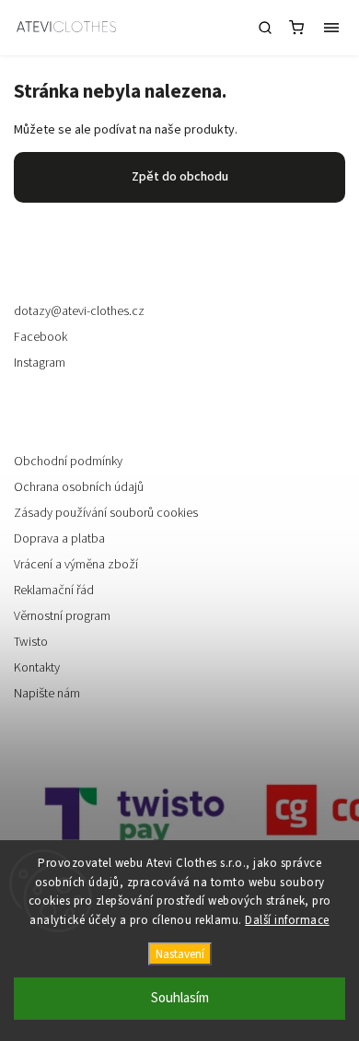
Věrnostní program (62, 616)
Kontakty (37, 668)
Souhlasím (180, 998)
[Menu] (331, 27)
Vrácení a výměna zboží (76, 565)
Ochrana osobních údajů (79, 487)
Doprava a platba (59, 539)
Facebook (40, 337)
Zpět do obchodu (180, 177)
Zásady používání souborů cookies (106, 513)
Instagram (39, 363)
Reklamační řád (54, 590)
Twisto (31, 642)
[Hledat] (265, 27)
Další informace (287, 920)
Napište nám (47, 693)
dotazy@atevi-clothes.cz (79, 311)
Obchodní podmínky (68, 461)
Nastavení (180, 954)
